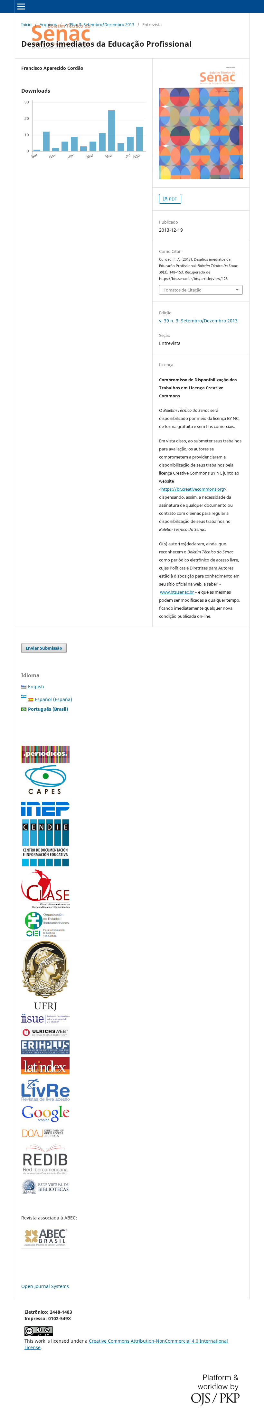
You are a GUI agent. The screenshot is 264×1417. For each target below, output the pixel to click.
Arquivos (48, 24)
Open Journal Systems (45, 1286)
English (36, 686)
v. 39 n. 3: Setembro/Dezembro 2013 (99, 24)
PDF (172, 199)
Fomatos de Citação (183, 290)
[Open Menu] (21, 6)
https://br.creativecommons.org (192, 489)
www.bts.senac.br (177, 592)
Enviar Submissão (44, 648)
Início (26, 24)
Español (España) (53, 699)
